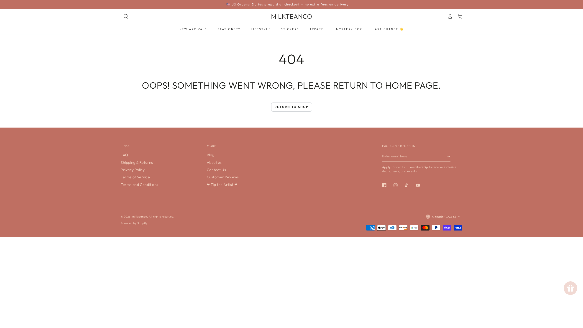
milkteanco (139, 216)
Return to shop (292, 107)
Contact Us (216, 169)
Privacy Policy (133, 169)
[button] (126, 16)
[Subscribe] (448, 156)
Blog (210, 155)
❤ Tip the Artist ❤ (222, 184)
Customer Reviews (223, 177)
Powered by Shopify (134, 223)
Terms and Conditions (139, 184)
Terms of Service (135, 177)
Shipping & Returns (137, 162)
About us (214, 162)
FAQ (124, 155)
